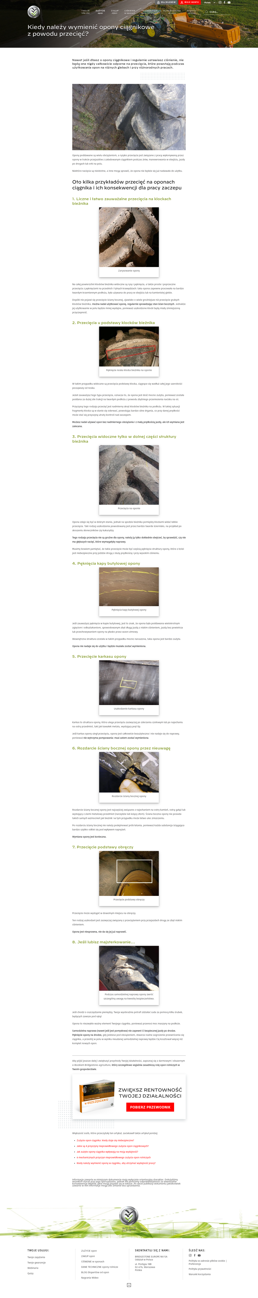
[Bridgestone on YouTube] (229, 2)
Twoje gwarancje (36, 1262)
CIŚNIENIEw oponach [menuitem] (129, 12)
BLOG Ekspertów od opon (95, 1272)
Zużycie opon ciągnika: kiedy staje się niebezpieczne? (105, 1140)
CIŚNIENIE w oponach (92, 1261)
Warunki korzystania (200, 1274)
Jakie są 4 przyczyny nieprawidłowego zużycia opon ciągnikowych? (113, 1146)
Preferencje (195, 1263)
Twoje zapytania (36, 1257)
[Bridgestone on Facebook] (224, 2)
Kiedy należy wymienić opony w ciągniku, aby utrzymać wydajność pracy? (116, 1163)
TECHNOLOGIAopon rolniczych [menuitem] (149, 12)
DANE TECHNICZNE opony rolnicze (99, 1266)
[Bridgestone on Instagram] (220, 2)
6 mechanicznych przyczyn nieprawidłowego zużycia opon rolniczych (114, 1157)
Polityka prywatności (200, 1268)
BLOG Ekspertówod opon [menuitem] (172, 12)
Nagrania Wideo (90, 1277)
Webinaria (32, 1267)
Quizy (30, 1273)
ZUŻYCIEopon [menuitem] (100, 12)
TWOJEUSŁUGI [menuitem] (85, 12)
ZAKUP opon (88, 1256)
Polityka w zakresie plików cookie (207, 1260)
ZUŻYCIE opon (89, 1250)
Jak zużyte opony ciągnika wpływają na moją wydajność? (107, 1151)
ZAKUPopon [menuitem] (114, 12)
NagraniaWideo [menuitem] (191, 12)
